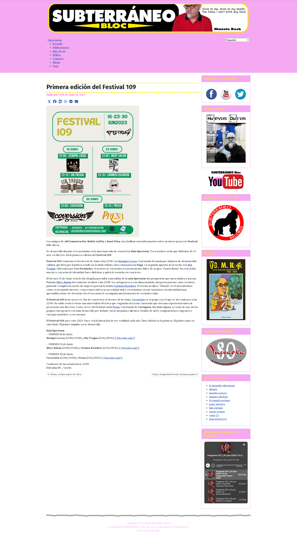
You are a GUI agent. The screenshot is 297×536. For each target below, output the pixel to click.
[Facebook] (211, 94)
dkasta (213, 389)
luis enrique (216, 407)
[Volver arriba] (292, 530)
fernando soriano (219, 400)
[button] (49, 101)
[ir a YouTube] (226, 179)
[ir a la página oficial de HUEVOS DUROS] (226, 138)
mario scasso (217, 411)
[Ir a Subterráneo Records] (226, 222)
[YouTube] (226, 94)
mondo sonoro (218, 392)
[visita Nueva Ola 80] (226, 352)
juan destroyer (218, 418)
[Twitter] (240, 94)
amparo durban (218, 396)
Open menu (55, 40)
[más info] (226, 289)
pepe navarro (217, 404)
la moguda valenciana (222, 385)
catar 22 (214, 415)
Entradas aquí (124, 337)
